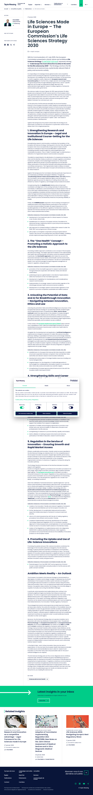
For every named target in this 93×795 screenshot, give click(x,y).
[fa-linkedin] (78, 783)
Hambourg (17, 23)
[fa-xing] (87, 783)
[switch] (38, 407)
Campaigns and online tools (25, 771)
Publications (28, 9)
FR (85, 4)
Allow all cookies (67, 413)
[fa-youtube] (82, 783)
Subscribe (46, 696)
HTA (49, 497)
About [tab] (68, 385)
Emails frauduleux (48, 789)
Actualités (37, 771)
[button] (81, 4)
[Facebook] (8, 45)
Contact (6, 782)
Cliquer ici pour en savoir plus (15, 734)
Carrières (74, 4)
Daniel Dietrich (50, 759)
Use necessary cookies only (26, 413)
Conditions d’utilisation (34, 789)
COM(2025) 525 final (50, 62)
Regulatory (35, 399)
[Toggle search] (81, 4)
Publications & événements (58, 4)
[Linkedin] (5, 45)
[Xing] (14, 45)
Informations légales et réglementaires (15, 789)
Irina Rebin (10, 750)
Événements (22, 778)
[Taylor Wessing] (10, 5)
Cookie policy (19, 399)
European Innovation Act (46, 472)
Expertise (37, 4)
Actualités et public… (16, 9)
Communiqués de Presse (39, 778)
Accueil (6, 9)
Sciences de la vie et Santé (37, 679)
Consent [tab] (25, 385)
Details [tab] (46, 385)
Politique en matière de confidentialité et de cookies (36, 787)
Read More (13, 23)
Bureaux (47, 4)
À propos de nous (21, 4)
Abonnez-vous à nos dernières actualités (74, 772)
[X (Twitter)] (11, 45)
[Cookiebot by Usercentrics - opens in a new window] (71, 381)
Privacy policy (27, 399)
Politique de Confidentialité (12, 787)
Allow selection (46, 413)
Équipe (30, 4)
